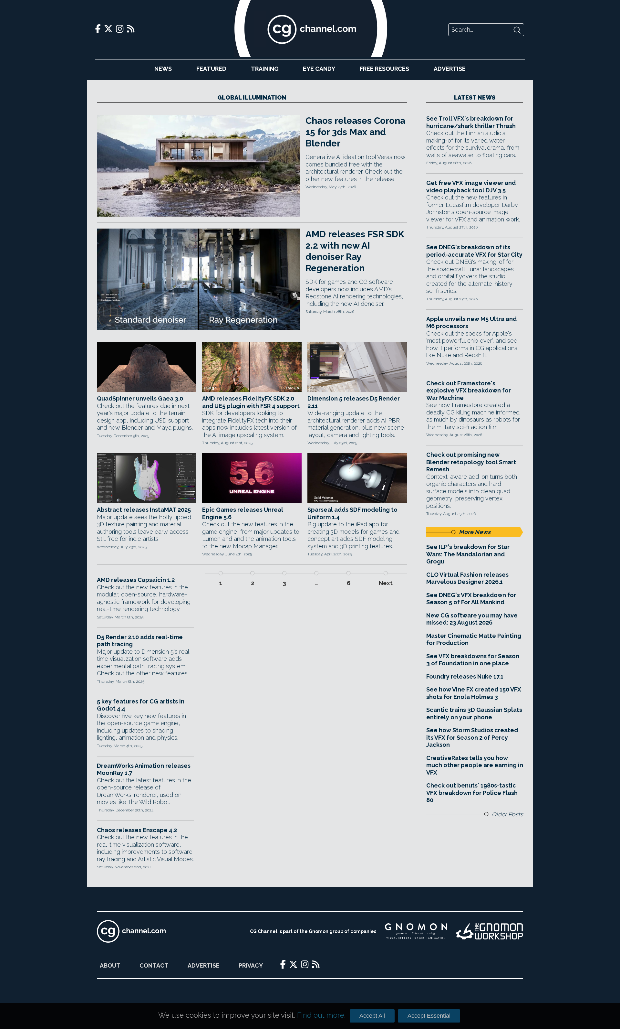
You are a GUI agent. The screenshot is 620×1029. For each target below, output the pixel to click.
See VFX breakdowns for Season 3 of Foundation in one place (472, 660)
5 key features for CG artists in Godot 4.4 (140, 705)
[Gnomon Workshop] (489, 931)
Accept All (372, 1016)
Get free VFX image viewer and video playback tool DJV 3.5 (471, 186)
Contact (154, 965)
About (110, 965)
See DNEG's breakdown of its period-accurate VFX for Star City (474, 251)
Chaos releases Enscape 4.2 (137, 830)
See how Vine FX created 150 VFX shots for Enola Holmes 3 (473, 693)
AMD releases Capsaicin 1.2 (136, 579)
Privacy (251, 965)
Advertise (450, 68)
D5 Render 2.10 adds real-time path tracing (140, 641)
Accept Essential (429, 1016)
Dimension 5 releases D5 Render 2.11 (353, 402)
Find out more (320, 1015)
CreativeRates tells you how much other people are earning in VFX (474, 765)
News (163, 68)
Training (265, 68)
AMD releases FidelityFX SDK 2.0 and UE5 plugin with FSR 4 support (251, 402)
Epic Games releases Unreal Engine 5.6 (242, 513)
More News (475, 532)
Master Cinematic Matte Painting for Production (473, 639)
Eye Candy (319, 68)
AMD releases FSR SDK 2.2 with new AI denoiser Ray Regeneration (354, 251)
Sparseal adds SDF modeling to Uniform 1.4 (352, 513)
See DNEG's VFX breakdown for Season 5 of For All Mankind (471, 599)
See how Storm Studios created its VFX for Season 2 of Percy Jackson (472, 737)
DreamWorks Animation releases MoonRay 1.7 (144, 769)
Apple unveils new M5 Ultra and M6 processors (471, 323)
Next (386, 583)
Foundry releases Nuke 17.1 (464, 676)
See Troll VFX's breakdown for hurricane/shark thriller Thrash (471, 122)
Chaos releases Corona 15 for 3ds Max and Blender (355, 132)
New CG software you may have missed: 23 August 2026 (472, 619)
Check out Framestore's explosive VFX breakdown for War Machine (468, 390)
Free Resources (384, 68)
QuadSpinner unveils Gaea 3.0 (140, 398)
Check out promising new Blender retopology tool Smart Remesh (471, 462)
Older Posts (507, 814)
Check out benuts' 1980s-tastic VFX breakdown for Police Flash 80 (472, 792)
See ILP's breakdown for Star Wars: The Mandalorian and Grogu (468, 554)
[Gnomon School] (416, 931)
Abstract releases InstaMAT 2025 (144, 509)
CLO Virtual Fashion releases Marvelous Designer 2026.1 (467, 578)
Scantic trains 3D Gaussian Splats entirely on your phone (474, 713)
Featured (211, 68)
